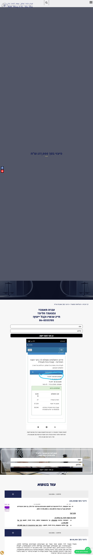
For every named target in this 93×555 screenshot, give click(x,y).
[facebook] (2, 168)
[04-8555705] (2, 553)
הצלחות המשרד (76, 304)
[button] (91, 2)
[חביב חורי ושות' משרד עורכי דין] (17, 5)
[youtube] (2, 171)
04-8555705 (46, 320)
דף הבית (85, 304)
